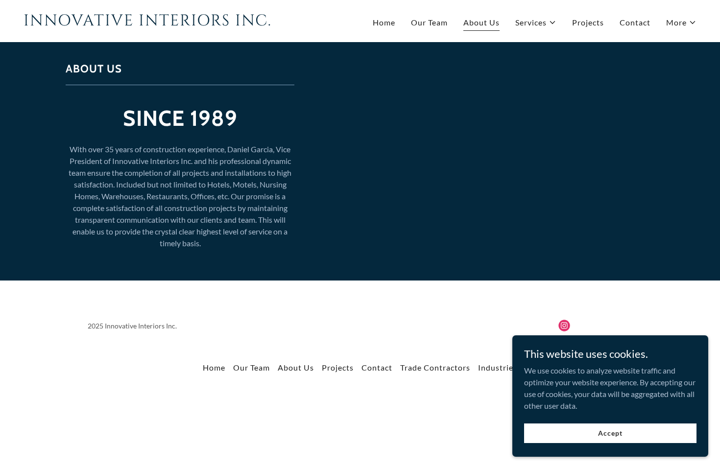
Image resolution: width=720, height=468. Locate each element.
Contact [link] (635, 22)
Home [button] (214, 367)
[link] (188, 22)
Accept (610, 433)
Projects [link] (588, 22)
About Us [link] (481, 22)
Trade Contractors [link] (435, 367)
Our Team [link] (429, 22)
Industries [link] (497, 367)
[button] (535, 22)
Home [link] (384, 22)
